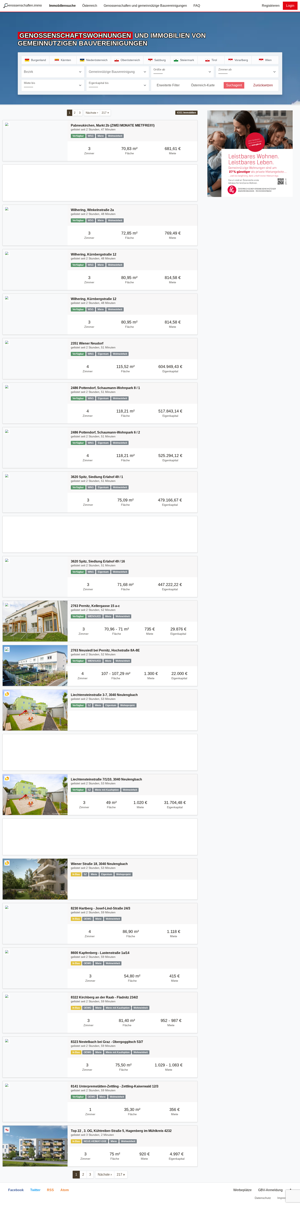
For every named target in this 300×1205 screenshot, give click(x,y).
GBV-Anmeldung (270, 1190)
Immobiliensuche (62, 5)
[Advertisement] (100, 183)
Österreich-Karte (203, 85)
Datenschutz (263, 1197)
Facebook (16, 1190)
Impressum (284, 1197)
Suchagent (234, 85)
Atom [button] (64, 1190)
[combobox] (52, 72)
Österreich (89, 5)
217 (105, 112)
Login (290, 5)
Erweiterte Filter (168, 85)
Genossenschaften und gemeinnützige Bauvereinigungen (145, 5)
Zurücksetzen (263, 85)
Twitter (35, 1190)
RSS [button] (50, 1190)
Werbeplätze (242, 1190)
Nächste (92, 112)
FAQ (196, 5)
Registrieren (271, 5)
